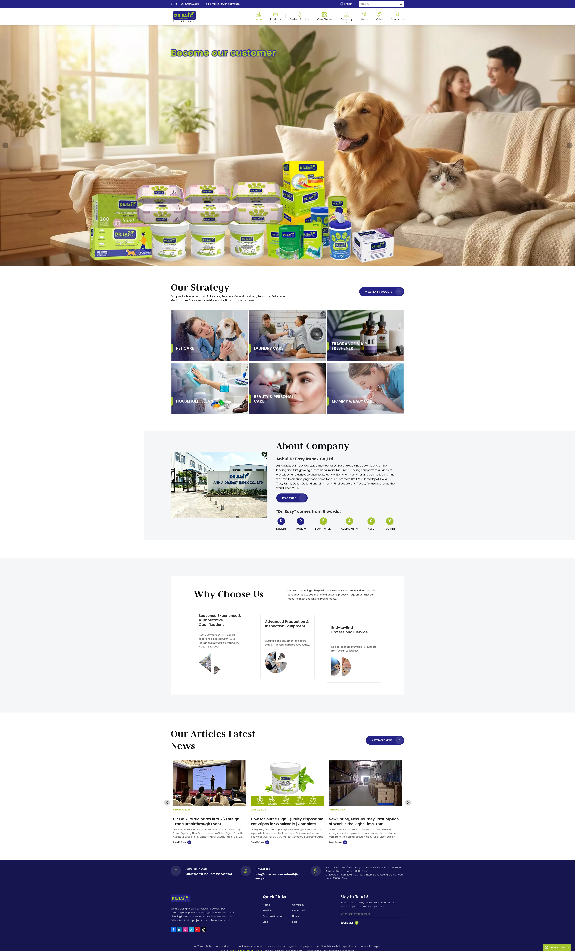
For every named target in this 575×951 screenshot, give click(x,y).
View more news (382, 740)
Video (379, 19)
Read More (289, 498)
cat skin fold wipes (370, 946)
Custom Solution (299, 19)
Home (258, 19)
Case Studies (324, 19)
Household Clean (194, 401)
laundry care (268, 348)
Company (346, 19)
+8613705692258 (189, 4)
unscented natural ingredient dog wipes (289, 946)
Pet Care (185, 348)
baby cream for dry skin (219, 946)
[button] (285, 261)
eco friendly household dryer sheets (336, 946)
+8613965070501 (220, 874)
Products (275, 19)
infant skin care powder (250, 946)
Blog (265, 922)
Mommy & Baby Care (353, 401)
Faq (294, 922)
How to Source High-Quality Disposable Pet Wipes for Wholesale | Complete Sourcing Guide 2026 (287, 821)
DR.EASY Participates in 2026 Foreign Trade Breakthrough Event (206, 821)
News (364, 19)
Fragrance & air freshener (349, 346)
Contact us (397, 19)
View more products (378, 291)
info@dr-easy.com (229, 4)
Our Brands (299, 910)
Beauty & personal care (273, 398)
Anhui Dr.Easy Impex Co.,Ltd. (305, 459)
